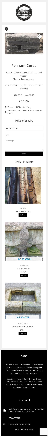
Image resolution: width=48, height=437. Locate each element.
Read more (23, 215)
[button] (39, 36)
